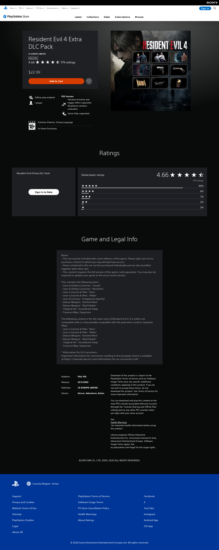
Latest (78, 16)
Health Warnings (119, 422)
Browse (139, 16)
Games (29, 8)
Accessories (52, 8)
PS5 (20, 8)
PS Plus (39, 8)
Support (74, 8)
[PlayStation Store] (17, 16)
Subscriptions (122, 16)
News (64, 8)
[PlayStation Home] (5, 8)
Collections (93, 16)
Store (12, 8)
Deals (107, 16)
